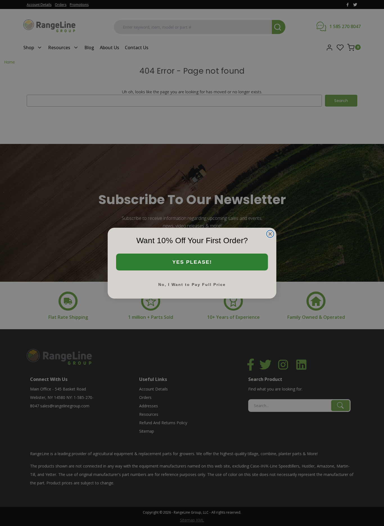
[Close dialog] (270, 234)
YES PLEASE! (192, 262)
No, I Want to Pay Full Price (192, 284)
